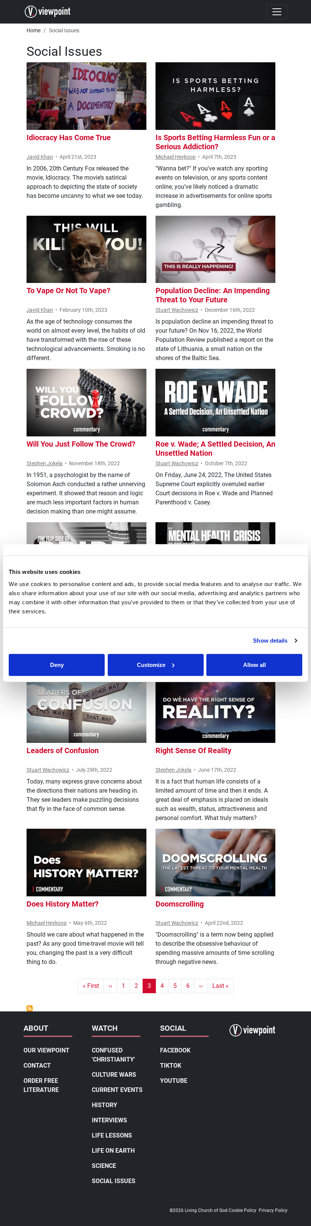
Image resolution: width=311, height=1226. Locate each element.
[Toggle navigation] (276, 11)
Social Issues (113, 1181)
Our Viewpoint (46, 1050)
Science (104, 1165)
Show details (270, 640)
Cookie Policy (242, 1210)
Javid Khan (40, 157)
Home (34, 30)
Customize (151, 664)
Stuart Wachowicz (177, 310)
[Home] (51, 12)
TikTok (170, 1065)
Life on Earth (113, 1150)
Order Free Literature (41, 1085)
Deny (57, 664)
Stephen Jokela (45, 463)
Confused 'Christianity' (113, 1055)
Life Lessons (112, 1135)
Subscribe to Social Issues (30, 1008)
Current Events (117, 1089)
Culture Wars (114, 1074)
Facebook (175, 1050)
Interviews (109, 1120)
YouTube (173, 1080)
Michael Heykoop (176, 157)
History (104, 1105)
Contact (37, 1065)
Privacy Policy (273, 1210)
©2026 (177, 1210)
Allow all (254, 664)
